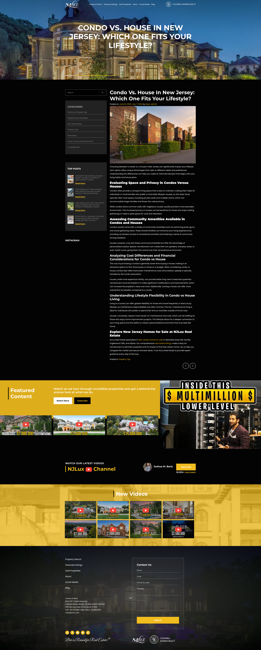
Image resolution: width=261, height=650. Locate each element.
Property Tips (124, 359)
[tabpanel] (80, 510)
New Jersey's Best (74, 124)
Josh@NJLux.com (72, 613)
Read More (80, 183)
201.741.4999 (74, 610)
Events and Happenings (77, 112)
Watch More (63, 400)
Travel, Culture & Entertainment (80, 141)
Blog (71, 75)
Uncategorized (73, 147)
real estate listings (163, 343)
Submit (158, 620)
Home (67, 75)
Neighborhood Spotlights (77, 118)
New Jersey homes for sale (150, 340)
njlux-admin (151, 104)
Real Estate (72, 136)
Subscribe (82, 400)
